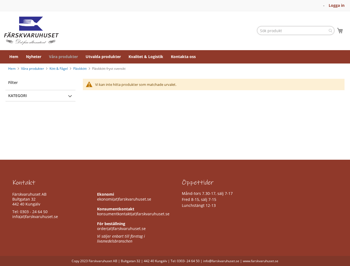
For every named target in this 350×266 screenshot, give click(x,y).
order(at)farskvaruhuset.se (121, 228)
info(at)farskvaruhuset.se (35, 216)
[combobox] (295, 30)
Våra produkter (33, 68)
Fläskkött (80, 68)
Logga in (337, 5)
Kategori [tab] (17, 95)
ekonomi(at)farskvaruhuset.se (124, 199)
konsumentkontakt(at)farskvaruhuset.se (133, 213)
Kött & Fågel (59, 68)
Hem (12, 68)
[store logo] (31, 31)
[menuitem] (13, 57)
